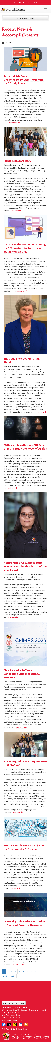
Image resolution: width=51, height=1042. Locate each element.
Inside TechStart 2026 (17, 161)
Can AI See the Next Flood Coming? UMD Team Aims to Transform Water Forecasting (25, 248)
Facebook (4, 1024)
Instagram (15, 1024)
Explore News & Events (25, 18)
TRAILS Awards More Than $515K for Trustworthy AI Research (24, 847)
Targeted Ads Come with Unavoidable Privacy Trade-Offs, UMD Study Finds (24, 79)
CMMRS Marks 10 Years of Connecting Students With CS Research (22, 673)
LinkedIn (20, 1024)
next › (5, 976)
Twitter (9, 1024)
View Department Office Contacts (13, 1003)
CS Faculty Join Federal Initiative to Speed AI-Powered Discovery (24, 923)
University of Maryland (25, 2)
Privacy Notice (21, 1028)
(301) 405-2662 (17, 1020)
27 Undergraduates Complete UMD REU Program (25, 763)
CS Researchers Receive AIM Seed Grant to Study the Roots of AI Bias (25, 446)
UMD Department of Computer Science (20, 9)
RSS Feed (26, 1024)
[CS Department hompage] (25, 1035)
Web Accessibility (8, 1028)
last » (13, 976)
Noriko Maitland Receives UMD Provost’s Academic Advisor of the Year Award (25, 566)
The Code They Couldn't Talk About (22, 360)
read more (13, 122)
